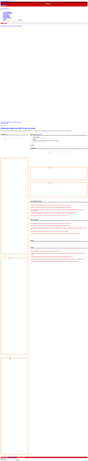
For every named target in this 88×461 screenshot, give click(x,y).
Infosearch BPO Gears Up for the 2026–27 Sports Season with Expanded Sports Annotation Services (51, 225)
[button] (4, 2)
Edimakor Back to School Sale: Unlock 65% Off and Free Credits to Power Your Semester (48, 215)
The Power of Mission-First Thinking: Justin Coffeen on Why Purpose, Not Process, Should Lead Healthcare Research (54, 261)
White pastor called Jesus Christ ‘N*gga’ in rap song (18, 128)
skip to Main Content (5, 1)
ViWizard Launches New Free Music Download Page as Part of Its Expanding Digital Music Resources (51, 207)
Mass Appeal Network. (12, 457)
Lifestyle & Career (4, 123)
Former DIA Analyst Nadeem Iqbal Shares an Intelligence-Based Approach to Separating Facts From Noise (52, 256)
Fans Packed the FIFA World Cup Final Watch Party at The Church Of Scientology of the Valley (49, 231)
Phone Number (36, 137)
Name (34, 139)
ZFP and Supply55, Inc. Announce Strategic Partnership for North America (45, 251)
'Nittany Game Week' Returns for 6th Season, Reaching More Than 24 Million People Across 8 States (51, 205)
